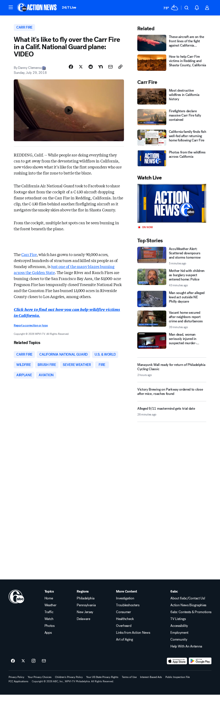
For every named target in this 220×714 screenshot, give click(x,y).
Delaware (83, 619)
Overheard (123, 626)
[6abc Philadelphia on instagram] (33, 661)
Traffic (48, 612)
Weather (50, 605)
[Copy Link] (120, 66)
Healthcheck (125, 619)
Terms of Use (129, 677)
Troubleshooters (127, 605)
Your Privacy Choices (40, 677)
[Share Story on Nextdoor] (100, 66)
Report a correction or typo (31, 325)
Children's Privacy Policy (69, 677)
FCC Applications (18, 681)
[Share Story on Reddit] (90, 66)
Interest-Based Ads (151, 677)
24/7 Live (69, 7)
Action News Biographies (188, 605)
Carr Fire (29, 254)
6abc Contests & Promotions (190, 612)
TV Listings (178, 619)
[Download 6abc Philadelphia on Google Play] (200, 661)
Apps (48, 632)
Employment (179, 632)
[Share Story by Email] (110, 66)
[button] (10, 7)
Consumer (123, 612)
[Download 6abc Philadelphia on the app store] (177, 661)
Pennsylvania (86, 605)
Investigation (125, 598)
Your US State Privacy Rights (102, 677)
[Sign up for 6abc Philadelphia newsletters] (44, 661)
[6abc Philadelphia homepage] (37, 7)
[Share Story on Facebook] (71, 66)
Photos (49, 626)
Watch (48, 619)
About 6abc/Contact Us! (187, 598)
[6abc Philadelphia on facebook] (13, 661)
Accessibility (179, 626)
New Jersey (85, 612)
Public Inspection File (177, 677)
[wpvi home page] (16, 596)
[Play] (171, 203)
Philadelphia (85, 598)
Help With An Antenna (186, 646)
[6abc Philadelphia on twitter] (23, 661)
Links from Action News (133, 632)
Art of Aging (124, 639)
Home (48, 598)
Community (178, 639)
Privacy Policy (16, 677)
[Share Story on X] (80, 66)
